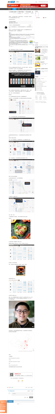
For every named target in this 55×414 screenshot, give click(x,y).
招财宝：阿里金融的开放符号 (39, 83)
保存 (26, 387)
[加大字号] (32, 13)
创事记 (18, 13)
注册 (27, 397)
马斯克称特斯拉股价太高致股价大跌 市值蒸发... (41, 86)
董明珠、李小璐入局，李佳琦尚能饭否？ (40, 82)
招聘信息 (40, 97)
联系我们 (36, 97)
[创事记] (17, 2)
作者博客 (45, 17)
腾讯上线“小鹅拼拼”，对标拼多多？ (40, 78)
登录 (25, 397)
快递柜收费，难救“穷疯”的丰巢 (39, 55)
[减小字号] (31, 13)
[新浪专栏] (11, 2)
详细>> (44, 53)
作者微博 (38, 17)
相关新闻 (10, 401)
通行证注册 (44, 97)
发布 (31, 397)
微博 (20, 13)
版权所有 (45, 102)
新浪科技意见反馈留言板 (40, 92)
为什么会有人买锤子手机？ (39, 87)
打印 (29, 387)
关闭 (32, 387)
